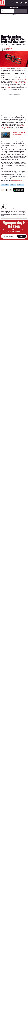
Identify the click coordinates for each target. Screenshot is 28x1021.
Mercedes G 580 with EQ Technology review (18, 133)
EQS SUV (23, 79)
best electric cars (17, 180)
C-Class (7, 127)
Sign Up (22, 236)
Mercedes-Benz (5, 68)
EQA (18, 79)
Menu (26, 3)
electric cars (20, 68)
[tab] (14, 196)
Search (17, 3)
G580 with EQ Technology (18, 82)
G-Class (14, 81)
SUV (14, 127)
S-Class (22, 125)
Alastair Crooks (9, 48)
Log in (21, 3)
